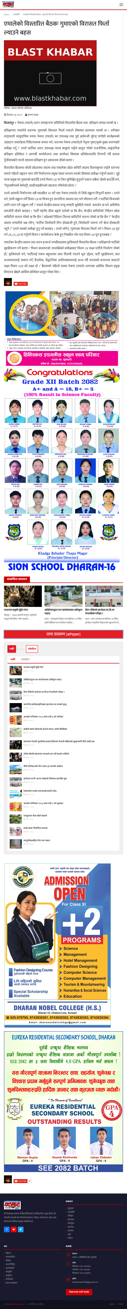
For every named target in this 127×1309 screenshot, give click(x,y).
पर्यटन (70, 1238)
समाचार (71, 1220)
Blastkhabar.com (18, 1304)
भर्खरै (13, 660)
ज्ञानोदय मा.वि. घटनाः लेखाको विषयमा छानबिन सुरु (45, 779)
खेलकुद (71, 1223)
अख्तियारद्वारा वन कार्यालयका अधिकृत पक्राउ (63, 612)
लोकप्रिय (25, 660)
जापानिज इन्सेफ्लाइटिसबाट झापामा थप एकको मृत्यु (44, 704)
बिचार (8, 1253)
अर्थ (69, 1235)
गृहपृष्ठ (71, 1209)
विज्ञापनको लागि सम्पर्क (79, 1292)
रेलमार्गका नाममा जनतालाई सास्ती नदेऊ (40, 791)
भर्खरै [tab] (11, 648)
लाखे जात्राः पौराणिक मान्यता (35, 828)
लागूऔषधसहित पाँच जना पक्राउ (36, 841)
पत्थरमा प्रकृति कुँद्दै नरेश (16, 610)
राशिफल (9, 1279)
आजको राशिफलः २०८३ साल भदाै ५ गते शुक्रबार (43, 803)
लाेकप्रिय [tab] (32, 648)
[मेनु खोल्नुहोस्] (121, 4)
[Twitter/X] (20, 1229)
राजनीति (71, 1212)
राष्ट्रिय (70, 1216)
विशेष (8, 1261)
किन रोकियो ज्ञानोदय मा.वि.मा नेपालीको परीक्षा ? (99, 612)
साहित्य (9, 1276)
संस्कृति (9, 1272)
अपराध (71, 1231)
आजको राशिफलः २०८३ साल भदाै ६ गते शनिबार (43, 717)
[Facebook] (7, 1229)
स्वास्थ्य (71, 1227)
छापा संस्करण (11, 1283)
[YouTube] (14, 1229)
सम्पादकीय (10, 1257)
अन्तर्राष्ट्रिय (10, 1264)
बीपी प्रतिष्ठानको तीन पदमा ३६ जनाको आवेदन (43, 766)
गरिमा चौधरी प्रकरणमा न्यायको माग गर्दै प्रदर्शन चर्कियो (46, 754)
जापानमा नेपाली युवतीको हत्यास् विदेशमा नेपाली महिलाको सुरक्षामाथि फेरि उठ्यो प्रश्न (58, 742)
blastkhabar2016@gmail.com (85, 1282)
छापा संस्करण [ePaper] (64, 634)
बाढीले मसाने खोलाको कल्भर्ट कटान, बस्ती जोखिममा (45, 729)
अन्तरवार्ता (10, 1268)
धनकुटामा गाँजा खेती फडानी (35, 816)
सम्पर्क (120, 1304)
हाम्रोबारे (112, 1304)
